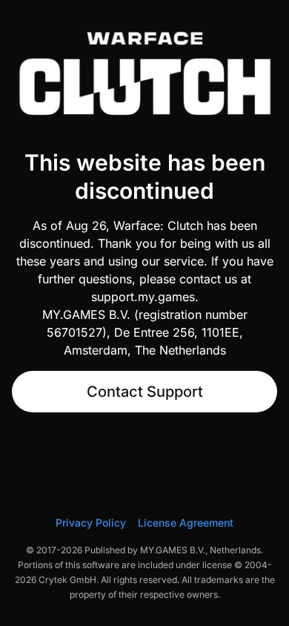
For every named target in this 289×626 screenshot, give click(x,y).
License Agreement (185, 522)
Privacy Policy (91, 522)
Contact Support (145, 392)
